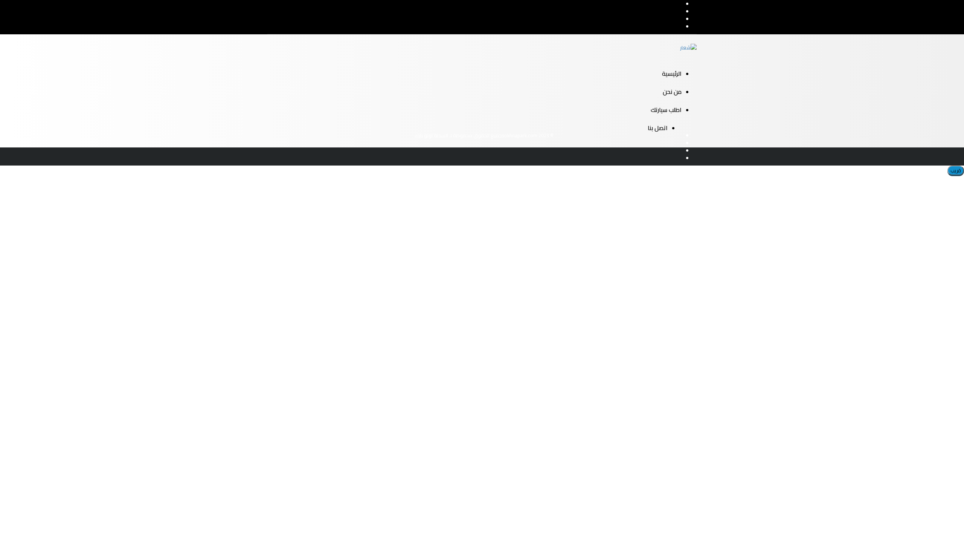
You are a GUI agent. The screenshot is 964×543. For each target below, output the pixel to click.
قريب (955, 170)
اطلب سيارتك (666, 109)
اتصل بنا (658, 127)
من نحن (672, 91)
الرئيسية (672, 73)
